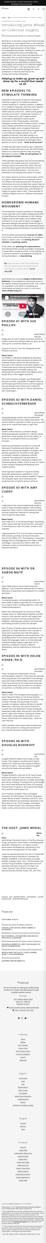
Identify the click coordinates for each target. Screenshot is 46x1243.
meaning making (20, 897)
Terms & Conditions (23, 1054)
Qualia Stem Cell (23, 1165)
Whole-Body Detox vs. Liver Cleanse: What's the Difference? (19, 953)
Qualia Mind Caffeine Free (23, 1153)
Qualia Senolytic (23, 1156)
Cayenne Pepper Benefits (13, 961)
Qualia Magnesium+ (23, 1177)
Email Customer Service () (24, 1007)
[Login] (38, 9)
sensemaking (31, 897)
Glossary (23, 1126)
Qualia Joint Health (23, 1162)
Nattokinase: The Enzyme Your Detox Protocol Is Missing (20, 937)
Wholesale (23, 1060)
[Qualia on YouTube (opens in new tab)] (26, 1018)
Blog (9, 17)
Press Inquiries (23, 1045)
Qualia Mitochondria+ (23, 1174)
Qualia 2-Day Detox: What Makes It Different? (19, 928)
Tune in (5, 348)
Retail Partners (23, 1087)
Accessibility (23, 1093)
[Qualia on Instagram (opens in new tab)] (22, 1018)
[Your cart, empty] (43, 9)
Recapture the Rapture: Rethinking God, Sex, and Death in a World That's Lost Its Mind (21, 62)
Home (4, 17)
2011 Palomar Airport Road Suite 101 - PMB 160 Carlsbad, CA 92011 (23, 1001)
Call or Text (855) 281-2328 (23, 1010)
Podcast (23, 1123)
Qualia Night (23, 1180)
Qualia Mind (23, 1150)
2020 (11, 897)
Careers (23, 1057)
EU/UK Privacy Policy (23, 1051)
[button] (29, 9)
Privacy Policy (23, 1048)
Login (23, 1081)
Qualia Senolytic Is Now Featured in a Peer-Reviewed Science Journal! (21, 3)
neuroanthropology (20, 899)
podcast (5, 897)
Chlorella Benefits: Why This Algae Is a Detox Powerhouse (21, 945)
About (23, 1039)
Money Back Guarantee (23, 1096)
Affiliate (23, 1042)
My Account (23, 1078)
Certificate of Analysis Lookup (23, 1105)
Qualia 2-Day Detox (23, 1168)
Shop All (23, 1147)
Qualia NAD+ (23, 1159)
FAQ (23, 1084)
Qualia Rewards (23, 1099)
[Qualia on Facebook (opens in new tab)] (19, 1018)
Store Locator (23, 1090)
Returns (23, 1102)
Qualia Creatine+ (23, 1171)
